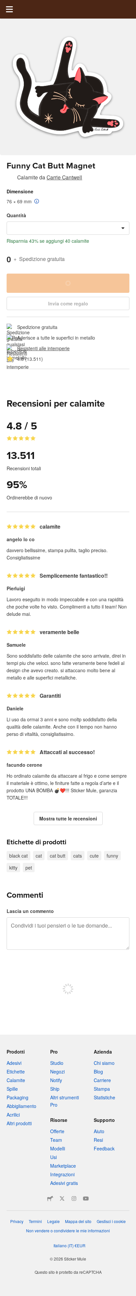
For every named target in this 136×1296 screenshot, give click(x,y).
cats (77, 855)
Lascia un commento (30, 911)
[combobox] (68, 228)
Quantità (16, 215)
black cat (18, 855)
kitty (13, 867)
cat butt (57, 855)
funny (112, 855)
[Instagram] (74, 1198)
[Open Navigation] (9, 9)
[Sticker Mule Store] (50, 1198)
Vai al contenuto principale (5, 5)
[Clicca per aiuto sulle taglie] (36, 201)
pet (28, 867)
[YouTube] (85, 1198)
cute (94, 855)
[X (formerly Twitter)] (62, 1198)
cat (39, 855)
